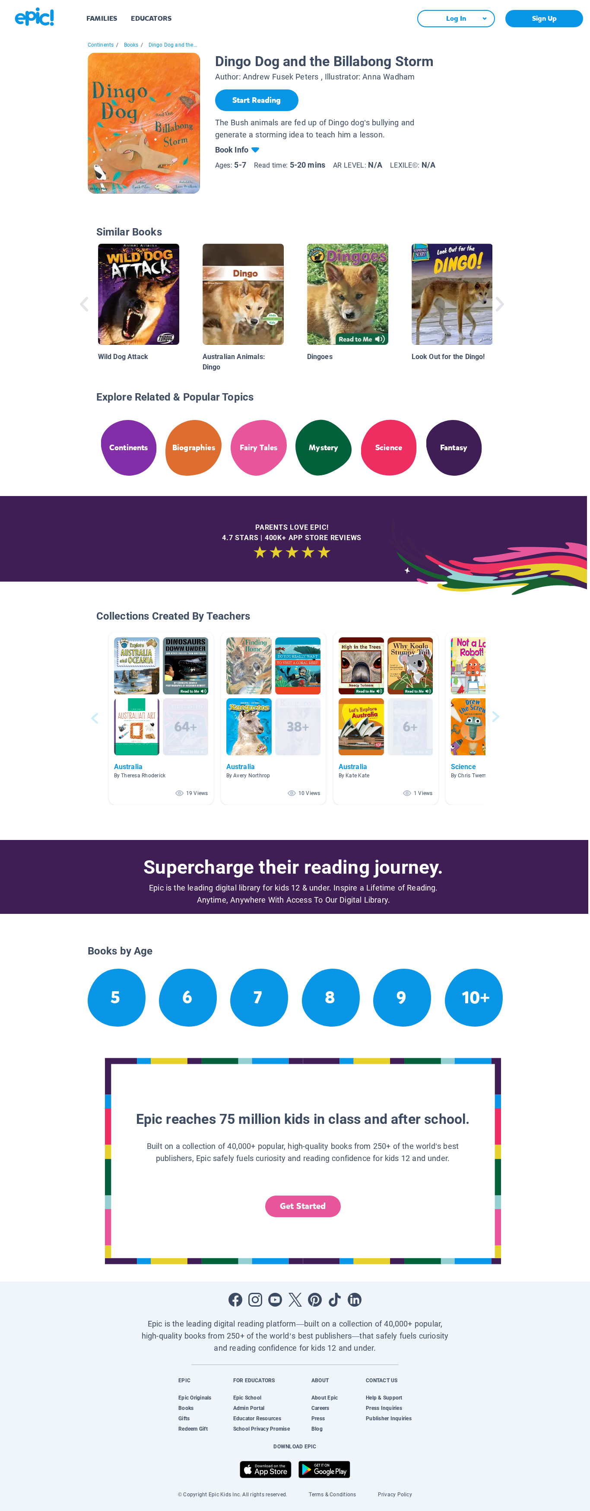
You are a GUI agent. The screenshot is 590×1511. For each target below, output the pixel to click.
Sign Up (544, 18)
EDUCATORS (151, 18)
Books (131, 45)
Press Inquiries (384, 1408)
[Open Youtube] (275, 1300)
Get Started (303, 1206)
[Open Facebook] (235, 1300)
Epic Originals (194, 1398)
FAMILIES (101, 18)
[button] (161, 718)
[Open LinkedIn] (355, 1300)
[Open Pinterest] (315, 1300)
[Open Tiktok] (335, 1300)
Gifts (184, 1419)
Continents (101, 45)
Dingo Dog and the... (173, 45)
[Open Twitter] (295, 1300)
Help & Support (384, 1398)
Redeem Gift (193, 1429)
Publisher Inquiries (389, 1419)
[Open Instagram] (255, 1300)
